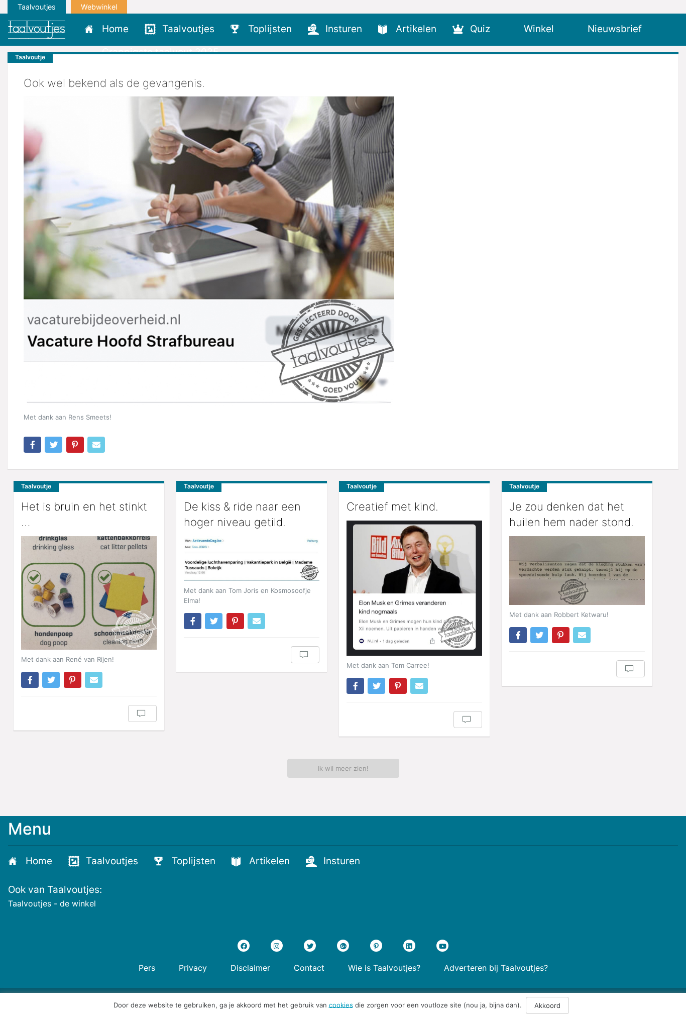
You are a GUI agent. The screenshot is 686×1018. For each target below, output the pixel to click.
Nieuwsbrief (615, 29)
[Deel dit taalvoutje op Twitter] (53, 445)
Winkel (539, 29)
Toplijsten (270, 29)
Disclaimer (250, 968)
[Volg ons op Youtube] (442, 946)
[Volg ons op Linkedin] (409, 946)
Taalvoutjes (37, 7)
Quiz (480, 29)
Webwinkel (99, 7)
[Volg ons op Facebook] (244, 946)
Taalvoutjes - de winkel (52, 903)
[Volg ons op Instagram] (277, 946)
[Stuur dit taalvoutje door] (96, 445)
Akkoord (547, 1005)
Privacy (193, 968)
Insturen (343, 29)
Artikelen (416, 29)
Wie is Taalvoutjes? (384, 968)
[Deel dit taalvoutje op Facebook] (32, 445)
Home (115, 29)
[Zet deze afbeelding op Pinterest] (75, 445)
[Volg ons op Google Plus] (343, 946)
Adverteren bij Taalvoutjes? (496, 968)
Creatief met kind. (392, 506)
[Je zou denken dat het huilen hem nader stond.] (577, 570)
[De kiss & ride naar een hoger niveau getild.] (251, 558)
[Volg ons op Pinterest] (376, 946)
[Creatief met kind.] (414, 588)
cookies (341, 1004)
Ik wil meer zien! (343, 768)
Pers (147, 968)
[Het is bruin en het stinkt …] (89, 593)
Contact (309, 968)
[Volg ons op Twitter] (310, 946)
